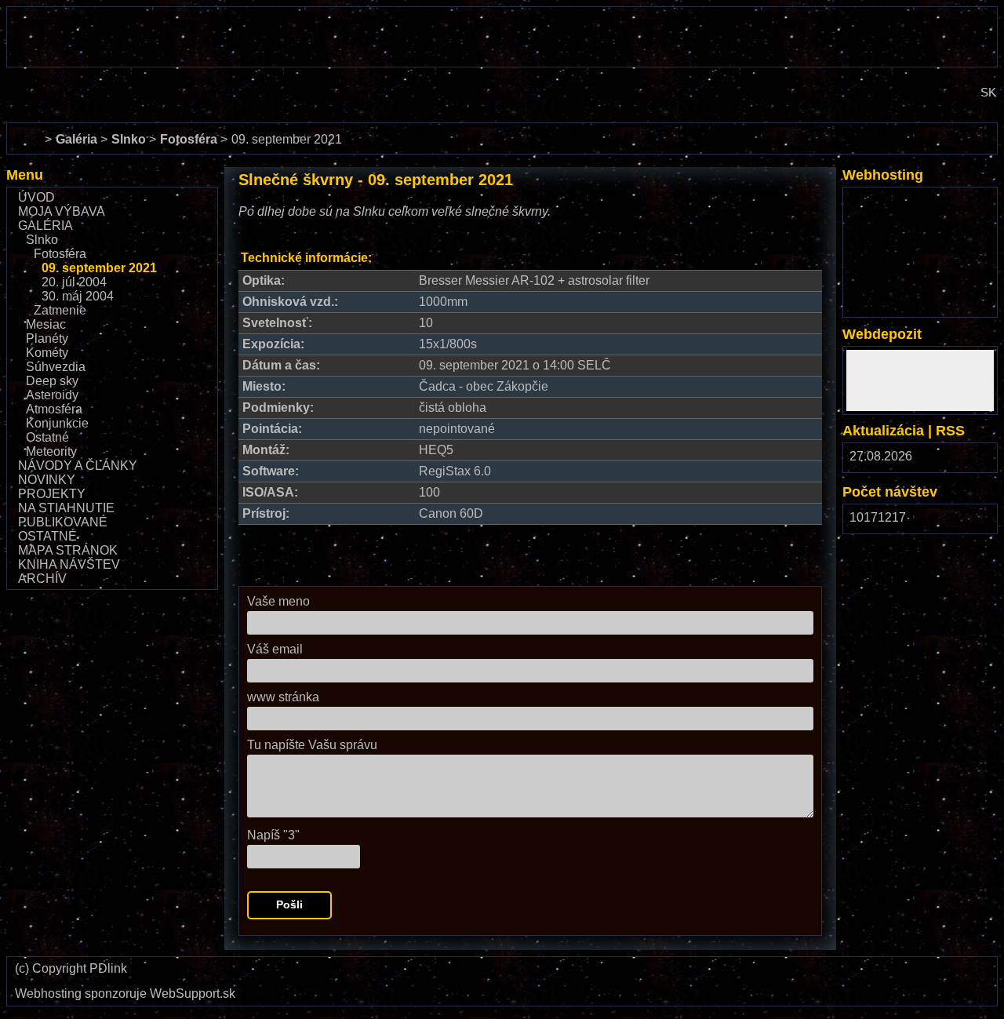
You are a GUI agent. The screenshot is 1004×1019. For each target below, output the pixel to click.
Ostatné (47, 437)
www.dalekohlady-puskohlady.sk (98, 13)
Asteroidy (52, 395)
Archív (42, 578)
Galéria (45, 225)
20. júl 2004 (74, 282)
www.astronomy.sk (58, 80)
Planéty (47, 338)
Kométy (47, 352)
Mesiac (46, 324)
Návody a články (77, 465)
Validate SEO (874, 967)
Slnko (42, 239)
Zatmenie (60, 310)
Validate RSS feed (953, 974)
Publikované (62, 522)
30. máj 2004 (78, 296)
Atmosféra (54, 409)
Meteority (51, 451)
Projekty (51, 493)
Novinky (46, 479)
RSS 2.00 (973, 460)
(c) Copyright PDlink (71, 969)
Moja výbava (61, 211)
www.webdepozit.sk (901, 356)
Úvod (36, 197)
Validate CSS (796, 967)
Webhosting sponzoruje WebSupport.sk (125, 994)
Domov (26, 129)
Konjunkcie (57, 423)
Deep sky (52, 381)
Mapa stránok (68, 550)
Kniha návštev (69, 564)
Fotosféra (60, 253)
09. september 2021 (99, 268)
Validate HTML (703, 974)
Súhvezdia (55, 366)
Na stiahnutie (66, 508)
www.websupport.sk (902, 197)
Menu (24, 175)
